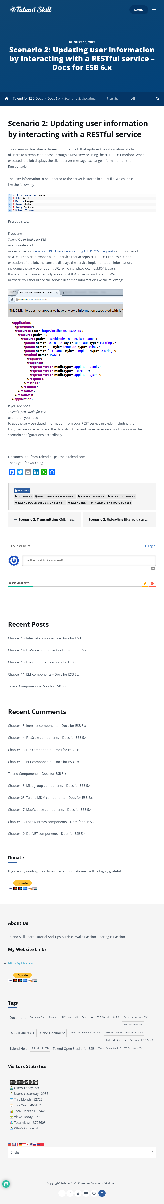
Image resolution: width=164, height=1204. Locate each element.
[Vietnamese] (42, 1144)
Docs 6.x (53, 98)
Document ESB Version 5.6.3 (63, 1017)
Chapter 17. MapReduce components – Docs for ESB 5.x (49, 809)
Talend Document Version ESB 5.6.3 (124, 1032)
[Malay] (31, 1144)
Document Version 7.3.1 (136, 1017)
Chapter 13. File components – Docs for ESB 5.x (43, 662)
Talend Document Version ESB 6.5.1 (41, 502)
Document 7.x (37, 1017)
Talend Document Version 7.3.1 (85, 1032)
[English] (13, 1144)
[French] (17, 1144)
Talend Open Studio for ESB (112, 502)
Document (25, 496)
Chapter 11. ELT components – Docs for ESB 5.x (43, 674)
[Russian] (35, 1144)
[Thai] (38, 1144)
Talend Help (79, 502)
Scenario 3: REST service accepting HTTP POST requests (73, 251)
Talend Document (123, 496)
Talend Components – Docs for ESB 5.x (37, 686)
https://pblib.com (21, 963)
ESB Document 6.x (92, 496)
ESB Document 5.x (133, 1024)
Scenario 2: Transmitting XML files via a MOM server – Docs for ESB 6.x (74, 519)
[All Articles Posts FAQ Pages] (133, 99)
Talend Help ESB (40, 1048)
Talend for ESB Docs (28, 98)
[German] (20, 1144)
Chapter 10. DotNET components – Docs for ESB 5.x (46, 833)
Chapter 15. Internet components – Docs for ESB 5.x (47, 638)
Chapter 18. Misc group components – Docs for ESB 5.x (49, 785)
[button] (154, 9)
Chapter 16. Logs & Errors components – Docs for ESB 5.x (51, 822)
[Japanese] (28, 1144)
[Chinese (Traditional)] (10, 1144)
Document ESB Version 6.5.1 (56, 496)
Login (138, 9)
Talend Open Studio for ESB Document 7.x (120, 1048)
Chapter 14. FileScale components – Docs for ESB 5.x (47, 650)
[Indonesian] (24, 1144)
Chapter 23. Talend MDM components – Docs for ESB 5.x (50, 797)
